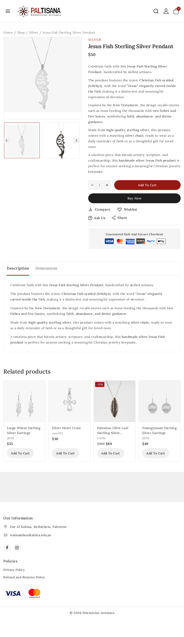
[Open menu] (8, 11)
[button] (21, 140)
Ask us (99, 218)
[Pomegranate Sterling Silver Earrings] (159, 401)
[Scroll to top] (173, 613)
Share (122, 218)
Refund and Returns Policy (24, 577)
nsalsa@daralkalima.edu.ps (30, 535)
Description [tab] (18, 268)
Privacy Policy (14, 570)
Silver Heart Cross (66, 428)
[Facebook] (7, 548)
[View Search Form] (156, 11)
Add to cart (147, 185)
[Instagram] (17, 548)
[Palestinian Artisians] (39, 11)
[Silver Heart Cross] (69, 401)
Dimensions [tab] (46, 268)
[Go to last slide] (6, 140)
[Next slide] (76, 140)
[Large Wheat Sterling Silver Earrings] (24, 401)
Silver (94, 40)
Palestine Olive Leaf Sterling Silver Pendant (112, 433)
